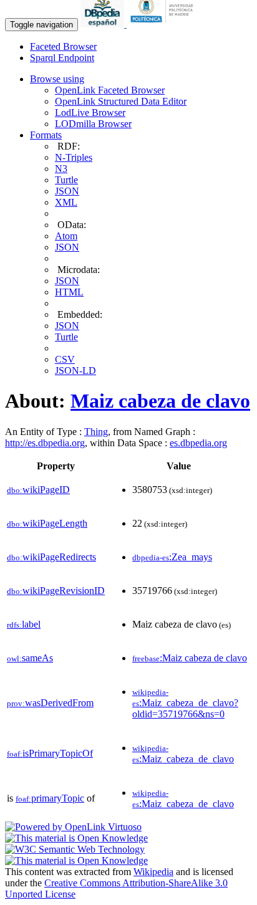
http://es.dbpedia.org (45, 443)
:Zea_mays (172, 557)
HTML (69, 292)
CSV (65, 359)
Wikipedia (153, 871)
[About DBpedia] (103, 24)
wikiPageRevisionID (56, 590)
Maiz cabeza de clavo (160, 401)
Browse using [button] (57, 79)
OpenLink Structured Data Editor (121, 101)
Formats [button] (46, 135)
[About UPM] (164, 24)
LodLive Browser (90, 112)
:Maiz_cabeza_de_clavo (183, 754)
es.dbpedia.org (198, 443)
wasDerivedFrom (50, 702)
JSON (67, 191)
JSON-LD (75, 370)
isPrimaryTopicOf (50, 753)
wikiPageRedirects (51, 557)
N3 (61, 168)
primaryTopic (50, 798)
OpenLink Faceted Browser (110, 90)
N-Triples (73, 157)
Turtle (66, 180)
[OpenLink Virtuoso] (73, 826)
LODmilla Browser (93, 123)
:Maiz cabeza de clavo (189, 658)
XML (66, 202)
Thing (96, 431)
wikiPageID (38, 489)
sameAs (30, 658)
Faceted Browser (63, 46)
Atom (66, 236)
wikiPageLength (47, 523)
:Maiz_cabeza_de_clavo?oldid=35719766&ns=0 (185, 703)
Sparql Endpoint (62, 57)
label (24, 624)
